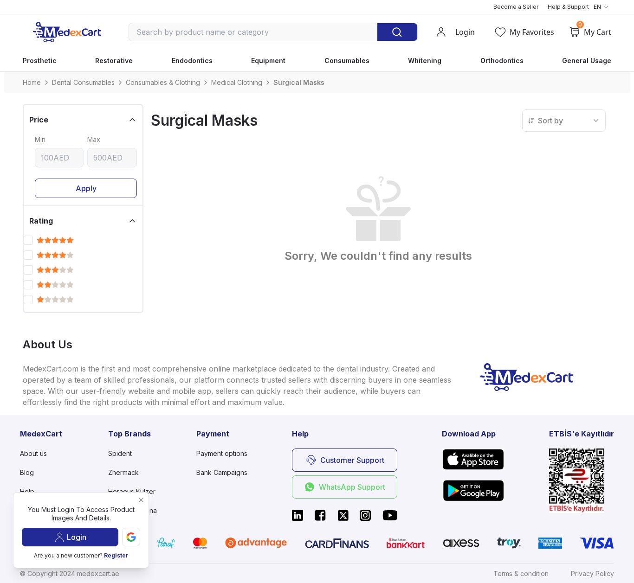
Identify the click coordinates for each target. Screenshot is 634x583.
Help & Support (568, 6)
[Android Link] (473, 490)
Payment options (221, 453)
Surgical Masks (298, 82)
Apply (86, 188)
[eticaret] (581, 480)
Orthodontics (502, 60)
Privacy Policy (592, 573)
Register (116, 555)
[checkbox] (28, 240)
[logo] (67, 32)
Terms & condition (521, 573)
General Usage (586, 60)
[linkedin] (297, 515)
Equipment (268, 60)
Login (76, 537)
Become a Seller (515, 6)
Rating (41, 220)
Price (38, 119)
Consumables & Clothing (163, 82)
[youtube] (389, 515)
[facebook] (320, 515)
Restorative (114, 60)
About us (33, 453)
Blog (27, 472)
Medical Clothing (236, 82)
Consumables (346, 60)
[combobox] (564, 120)
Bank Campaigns (221, 472)
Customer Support (352, 460)
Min (40, 139)
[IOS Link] (473, 459)
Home (32, 82)
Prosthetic (40, 60)
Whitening (424, 60)
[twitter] (343, 515)
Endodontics (192, 60)
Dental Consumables (83, 82)
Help (27, 491)
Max (93, 139)
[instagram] (365, 515)
